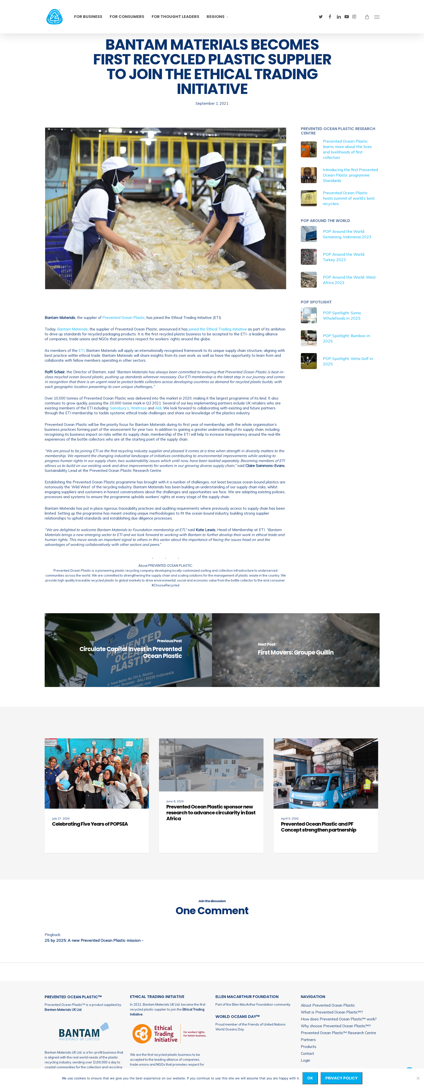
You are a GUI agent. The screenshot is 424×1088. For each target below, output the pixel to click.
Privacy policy (341, 1078)
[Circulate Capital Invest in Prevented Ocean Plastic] (128, 650)
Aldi (158, 408)
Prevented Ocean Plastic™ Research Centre (338, 1032)
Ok (310, 1078)
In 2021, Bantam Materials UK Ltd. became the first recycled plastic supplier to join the (167, 1009)
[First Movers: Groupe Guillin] (296, 650)
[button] (377, 16)
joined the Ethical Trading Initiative (218, 329)
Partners (308, 1039)
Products (308, 1046)
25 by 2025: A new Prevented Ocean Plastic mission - (94, 940)
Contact (307, 1053)
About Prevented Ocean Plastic (328, 1005)
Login (305, 1060)
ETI (81, 350)
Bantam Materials (72, 329)
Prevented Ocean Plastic (123, 317)
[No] (417, 1078)
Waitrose (139, 408)
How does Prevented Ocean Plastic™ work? (339, 1019)
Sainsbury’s (119, 408)
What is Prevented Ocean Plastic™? (332, 1012)
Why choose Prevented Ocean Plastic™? (336, 1026)
